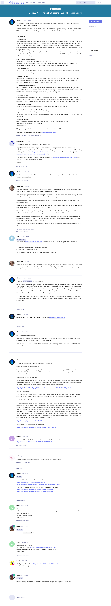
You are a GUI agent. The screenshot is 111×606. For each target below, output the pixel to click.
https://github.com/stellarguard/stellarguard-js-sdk (32, 154)
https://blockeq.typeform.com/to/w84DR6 (29, 421)
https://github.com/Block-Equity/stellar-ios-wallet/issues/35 (34, 489)
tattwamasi (22, 239)
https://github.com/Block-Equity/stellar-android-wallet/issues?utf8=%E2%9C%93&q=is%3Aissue (45, 388)
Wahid (20, 529)
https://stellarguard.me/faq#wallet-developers (40, 152)
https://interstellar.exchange (33, 242)
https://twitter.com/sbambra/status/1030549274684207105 (34, 442)
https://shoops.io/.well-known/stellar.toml (43, 547)
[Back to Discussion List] (2, 2)
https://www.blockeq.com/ (49, 132)
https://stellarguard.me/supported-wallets (64, 157)
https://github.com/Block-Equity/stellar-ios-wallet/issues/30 (34, 491)
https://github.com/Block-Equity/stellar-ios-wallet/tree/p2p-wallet (36, 427)
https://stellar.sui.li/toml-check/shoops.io (45, 564)
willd (20, 476)
